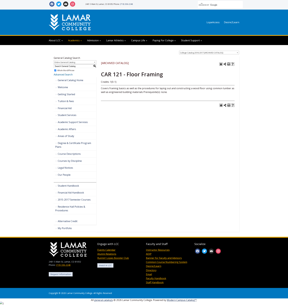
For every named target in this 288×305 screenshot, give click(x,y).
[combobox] (209, 52)
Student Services (67, 115)
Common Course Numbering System (166, 262)
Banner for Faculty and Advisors (164, 258)
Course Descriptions (69, 153)
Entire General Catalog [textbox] (65, 62)
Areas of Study (66, 136)
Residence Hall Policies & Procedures (70, 208)
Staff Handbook (155, 282)
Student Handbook (68, 185)
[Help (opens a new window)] (232, 64)
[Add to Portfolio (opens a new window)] (221, 64)
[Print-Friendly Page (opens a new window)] (228, 64)
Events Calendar (106, 250)
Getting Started (66, 94)
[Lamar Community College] (70, 22)
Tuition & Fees (66, 101)
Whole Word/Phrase (65, 70)
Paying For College (163, 40)
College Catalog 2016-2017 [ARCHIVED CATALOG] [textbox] (201, 52)
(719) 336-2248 (126, 4)
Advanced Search (63, 74)
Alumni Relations (106, 254)
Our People (64, 174)
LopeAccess (213, 22)
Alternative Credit (67, 221)
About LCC (55, 40)
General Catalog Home (70, 80)
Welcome (63, 87)
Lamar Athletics (115, 40)
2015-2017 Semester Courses (74, 199)
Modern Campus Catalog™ (182, 300)
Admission (93, 40)
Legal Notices (65, 167)
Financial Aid (65, 108)
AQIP (149, 254)
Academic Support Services (73, 122)
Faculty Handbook (156, 278)
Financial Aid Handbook (71, 192)
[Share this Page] (224, 64)
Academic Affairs (67, 129)
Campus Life (138, 40)
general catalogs (103, 300)
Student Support (190, 40)
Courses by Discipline (70, 161)
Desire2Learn (231, 22)
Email (149, 274)
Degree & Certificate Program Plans (73, 145)
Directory (151, 270)
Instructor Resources (158, 250)
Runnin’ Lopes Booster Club (113, 258)
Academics (74, 40)
